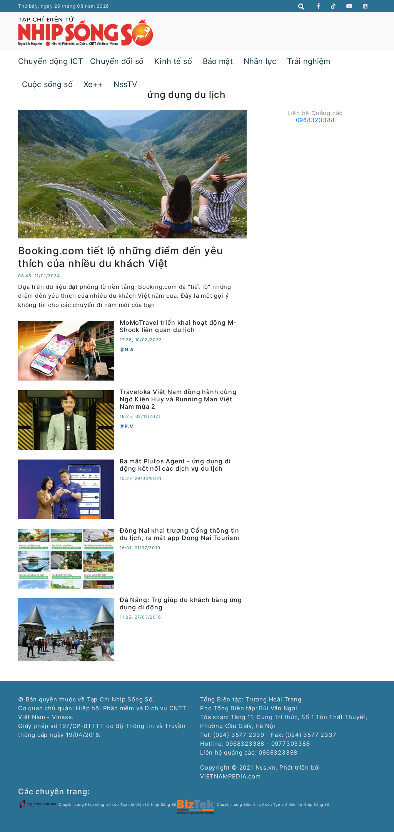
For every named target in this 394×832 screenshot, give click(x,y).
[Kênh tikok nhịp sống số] (333, 6)
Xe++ (93, 84)
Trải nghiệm (309, 61)
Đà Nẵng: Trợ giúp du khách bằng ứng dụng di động (181, 603)
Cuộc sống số (47, 84)
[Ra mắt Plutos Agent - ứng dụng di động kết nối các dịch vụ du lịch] (66, 488)
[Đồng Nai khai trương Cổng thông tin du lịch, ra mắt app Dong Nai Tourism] (66, 558)
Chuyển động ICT (50, 61)
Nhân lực (260, 61)
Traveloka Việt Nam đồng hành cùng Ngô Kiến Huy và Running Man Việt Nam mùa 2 (178, 399)
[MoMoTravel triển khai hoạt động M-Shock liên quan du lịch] (66, 350)
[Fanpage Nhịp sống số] (318, 6)
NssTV (125, 84)
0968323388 (315, 120)
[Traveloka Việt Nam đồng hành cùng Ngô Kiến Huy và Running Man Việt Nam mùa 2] (66, 419)
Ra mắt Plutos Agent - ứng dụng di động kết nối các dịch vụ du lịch (175, 464)
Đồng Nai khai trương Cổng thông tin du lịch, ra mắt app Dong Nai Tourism (179, 534)
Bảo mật (218, 61)
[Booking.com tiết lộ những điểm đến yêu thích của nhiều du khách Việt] (132, 173)
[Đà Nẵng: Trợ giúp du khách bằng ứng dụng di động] (66, 629)
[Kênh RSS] (365, 6)
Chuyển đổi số (117, 61)
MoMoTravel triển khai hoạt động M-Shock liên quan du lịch (178, 326)
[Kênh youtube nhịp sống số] (349, 6)
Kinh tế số (173, 61)
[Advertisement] (315, 175)
